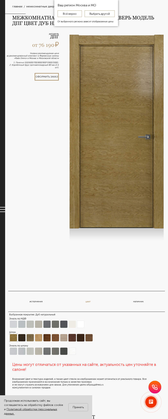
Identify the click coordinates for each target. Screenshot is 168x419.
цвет (87, 301)
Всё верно (70, 13)
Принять (78, 407)
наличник (138, 301)
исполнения (36, 301)
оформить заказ (46, 76)
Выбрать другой (100, 13)
